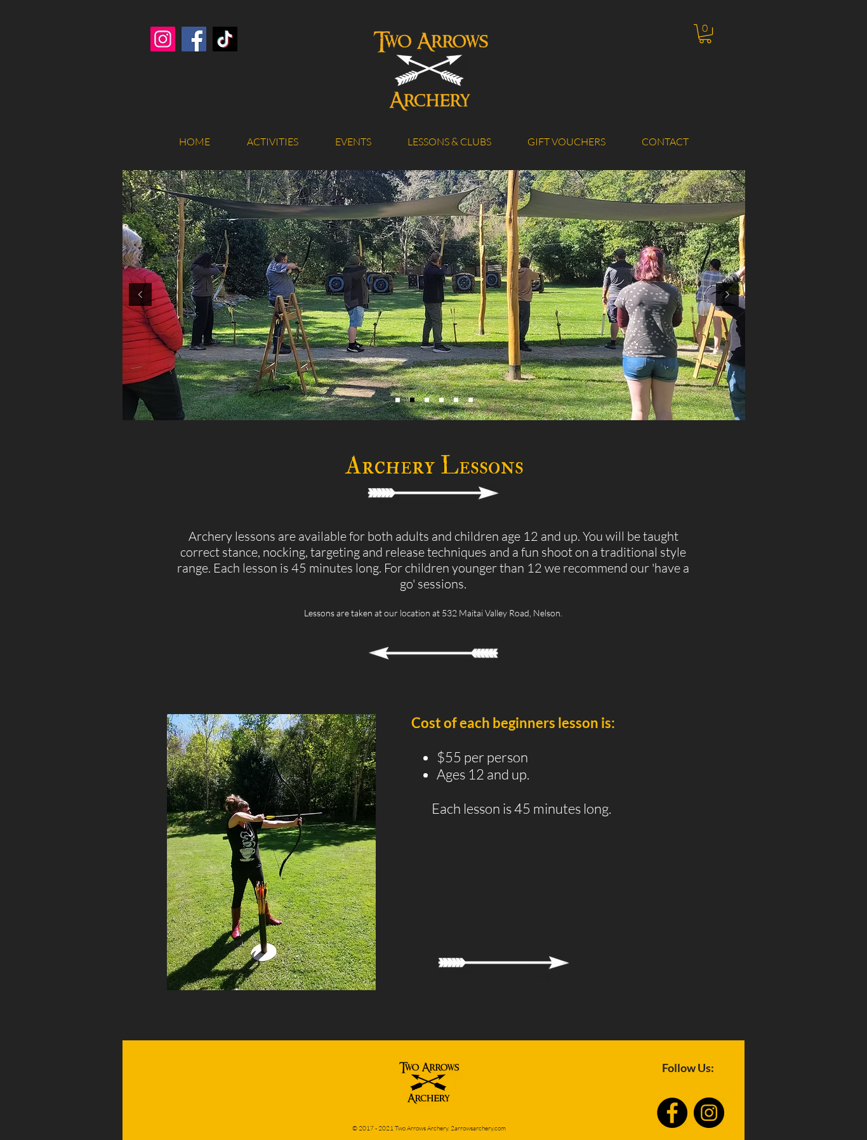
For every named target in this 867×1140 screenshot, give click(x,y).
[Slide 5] (441, 400)
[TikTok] (225, 39)
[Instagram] (162, 39)
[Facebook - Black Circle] (672, 1112)
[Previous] (140, 295)
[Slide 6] (456, 400)
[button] (705, 33)
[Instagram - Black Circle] (709, 1112)
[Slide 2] (397, 400)
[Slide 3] (427, 400)
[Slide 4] (412, 400)
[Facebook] (194, 39)
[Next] (727, 295)
